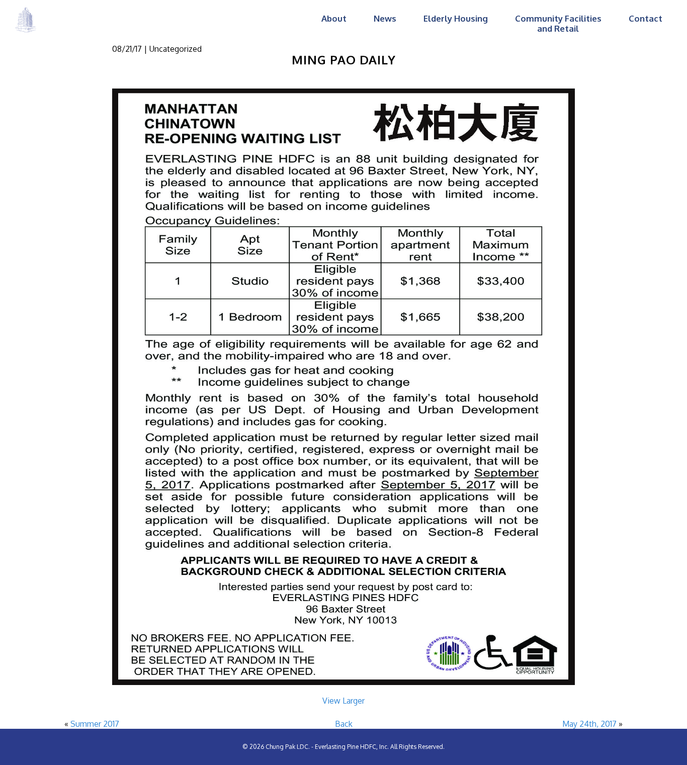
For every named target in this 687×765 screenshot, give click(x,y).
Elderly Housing (455, 18)
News (385, 18)
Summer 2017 (94, 724)
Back (344, 724)
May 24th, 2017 (589, 724)
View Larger (343, 701)
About (334, 18)
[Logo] (25, 20)
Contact (645, 18)
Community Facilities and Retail (558, 23)
